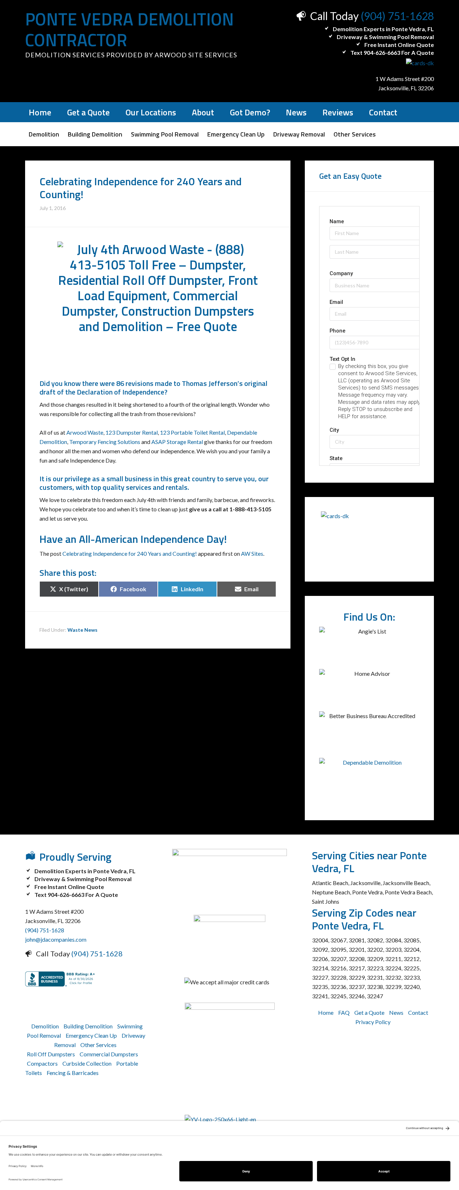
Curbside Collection (87, 1063)
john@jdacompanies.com (55, 939)
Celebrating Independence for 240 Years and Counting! (129, 553)
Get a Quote (369, 1012)
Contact (418, 1012)
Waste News (82, 630)
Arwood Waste (84, 432)
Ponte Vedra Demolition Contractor (129, 29)
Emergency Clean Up (91, 1035)
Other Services (98, 1044)
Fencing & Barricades (73, 1072)
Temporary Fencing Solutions (104, 441)
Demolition (45, 1026)
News (396, 1012)
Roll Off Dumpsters (51, 1054)
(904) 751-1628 (397, 15)
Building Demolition (88, 1026)
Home (325, 1012)
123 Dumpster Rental (131, 432)
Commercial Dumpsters (109, 1054)
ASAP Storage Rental (177, 441)
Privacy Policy (373, 1021)
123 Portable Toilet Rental (192, 432)
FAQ (344, 1012)
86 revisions (134, 383)
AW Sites (252, 553)
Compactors (42, 1063)
